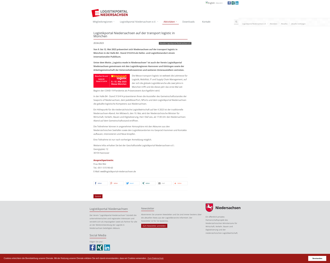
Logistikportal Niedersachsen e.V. (138, 21)
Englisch (219, 3)
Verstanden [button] (317, 258)
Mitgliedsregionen (102, 21)
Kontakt (206, 21)
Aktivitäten (169, 21)
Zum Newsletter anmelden (154, 226)
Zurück (98, 196)
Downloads (188, 21)
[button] (101, 183)
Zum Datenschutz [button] (155, 258)
